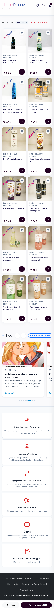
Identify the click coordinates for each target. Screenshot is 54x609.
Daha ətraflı (9, 393)
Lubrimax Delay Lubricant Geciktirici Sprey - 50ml (11, 62)
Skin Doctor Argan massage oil (11, 258)
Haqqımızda (12, 584)
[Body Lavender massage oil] (22, 219)
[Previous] (17, 335)
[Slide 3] (23, 400)
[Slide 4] (25, 400)
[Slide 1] (19, 400)
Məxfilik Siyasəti (27, 590)
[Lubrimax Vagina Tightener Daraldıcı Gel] (48, 72)
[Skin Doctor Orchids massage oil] (22, 318)
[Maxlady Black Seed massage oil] (48, 219)
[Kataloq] (6, 10)
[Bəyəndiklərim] (43, 5)
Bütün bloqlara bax (39, 335)
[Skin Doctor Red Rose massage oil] (48, 269)
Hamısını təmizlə (39, 22)
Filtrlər (12, 605)
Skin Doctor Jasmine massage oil (38, 308)
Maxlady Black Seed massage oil (38, 209)
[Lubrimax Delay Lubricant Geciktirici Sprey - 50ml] (22, 72)
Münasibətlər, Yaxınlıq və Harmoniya (20, 578)
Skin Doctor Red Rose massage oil (38, 258)
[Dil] (37, 5)
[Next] (23, 335)
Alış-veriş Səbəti (37, 605)
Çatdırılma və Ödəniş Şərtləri (34, 584)
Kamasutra (44, 578)
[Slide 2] (21, 400)
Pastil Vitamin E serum (12, 159)
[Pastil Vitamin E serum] (22, 170)
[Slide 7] (32, 400)
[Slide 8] (34, 400)
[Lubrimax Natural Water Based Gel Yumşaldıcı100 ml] (22, 121)
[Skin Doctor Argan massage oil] (22, 269)
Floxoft (46, 595)
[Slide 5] (27, 400)
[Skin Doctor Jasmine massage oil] (48, 318)
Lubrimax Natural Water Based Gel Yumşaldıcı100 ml (14, 112)
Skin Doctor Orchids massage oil (11, 308)
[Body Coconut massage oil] (48, 170)
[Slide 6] (29, 400)
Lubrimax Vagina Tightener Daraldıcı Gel (39, 61)
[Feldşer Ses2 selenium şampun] (48, 121)
